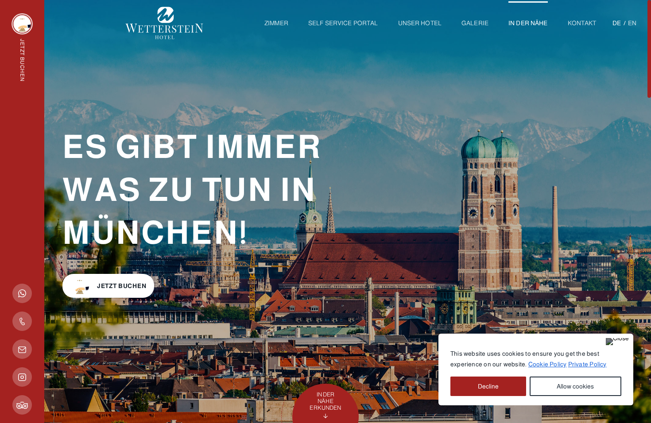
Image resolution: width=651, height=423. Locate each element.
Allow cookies (575, 386)
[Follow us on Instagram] (22, 377)
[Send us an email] (22, 349)
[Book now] (22, 24)
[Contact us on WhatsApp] (22, 293)
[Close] (617, 341)
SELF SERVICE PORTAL (343, 23)
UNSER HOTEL (420, 23)
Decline (488, 386)
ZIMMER (276, 23)
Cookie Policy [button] (547, 364)
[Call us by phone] (22, 321)
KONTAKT (582, 23)
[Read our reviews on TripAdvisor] (22, 405)
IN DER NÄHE (528, 23)
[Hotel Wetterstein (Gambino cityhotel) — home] (164, 35)
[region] (535, 369)
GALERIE (474, 23)
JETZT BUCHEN (121, 285)
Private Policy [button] (587, 364)
